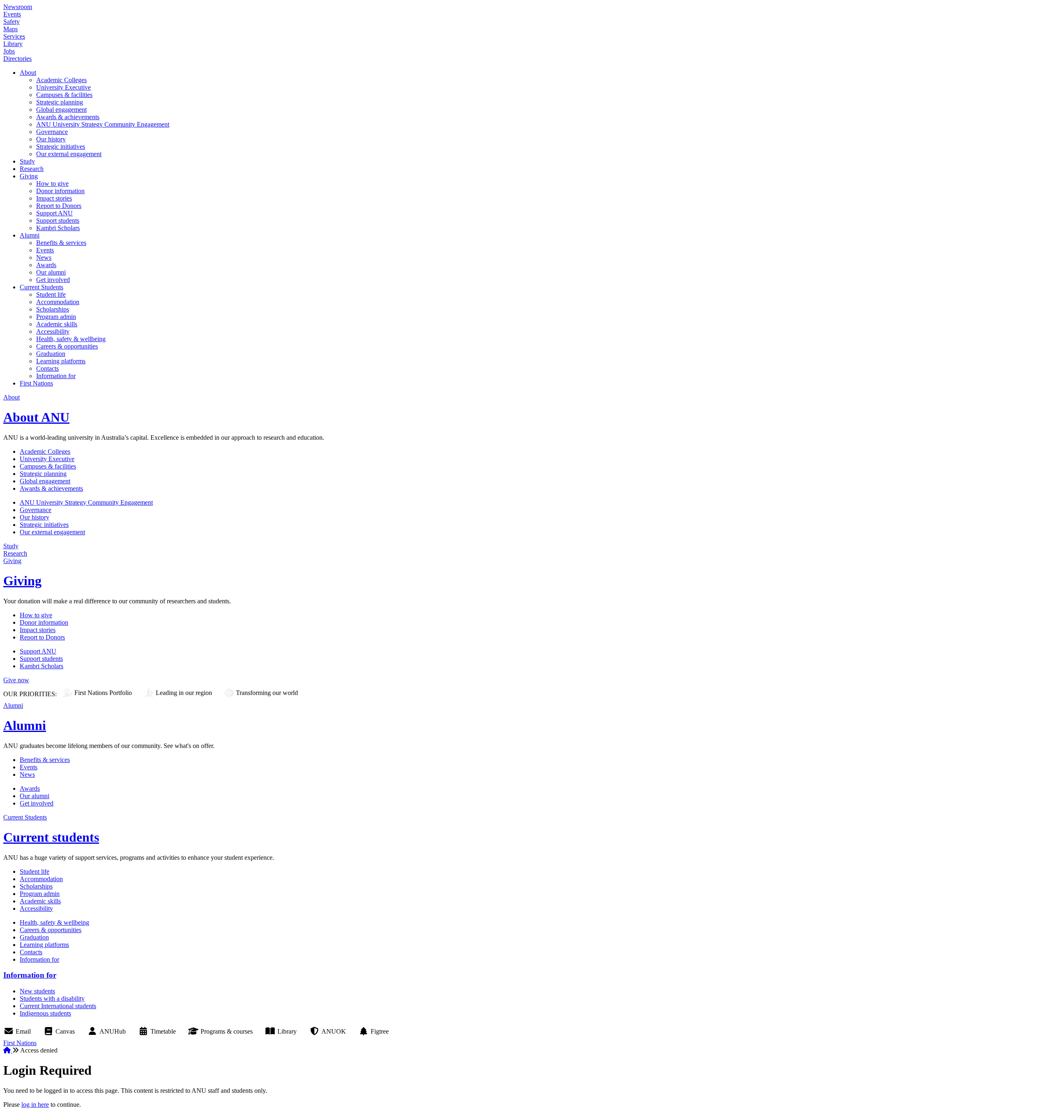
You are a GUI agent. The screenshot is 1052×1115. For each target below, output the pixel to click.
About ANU (36, 417)
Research (32, 168)
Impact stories (54, 198)
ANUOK (333, 1031)
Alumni (29, 235)
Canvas (65, 1031)
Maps (10, 28)
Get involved (53, 279)
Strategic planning (59, 102)
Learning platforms (60, 361)
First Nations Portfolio (103, 692)
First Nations (36, 383)
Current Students (41, 287)
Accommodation (57, 301)
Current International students (58, 1005)
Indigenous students (45, 1013)
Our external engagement (69, 153)
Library (13, 43)
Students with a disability (52, 998)
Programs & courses (227, 1031)
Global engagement (61, 109)
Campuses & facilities (64, 94)
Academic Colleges (61, 79)
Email (23, 1031)
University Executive (63, 87)
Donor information (60, 190)
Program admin (56, 316)
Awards (46, 264)
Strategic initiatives (60, 146)
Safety (11, 21)
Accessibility (52, 331)
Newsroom (17, 6)
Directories (17, 58)
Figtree (380, 1031)
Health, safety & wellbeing (71, 338)
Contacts (47, 368)
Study (27, 161)
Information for (56, 375)
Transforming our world (267, 692)
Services (14, 36)
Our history (51, 139)
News (43, 257)
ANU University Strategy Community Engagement (102, 124)
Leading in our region (184, 692)
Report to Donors (58, 205)
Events (12, 14)
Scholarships (52, 309)
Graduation (50, 353)
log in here (35, 1104)
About (28, 72)
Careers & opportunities (67, 346)
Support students (57, 220)
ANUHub (112, 1031)
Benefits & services (61, 242)
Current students (51, 837)
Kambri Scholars (58, 227)
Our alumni (51, 272)
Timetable (163, 1031)
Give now (16, 679)
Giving (29, 176)
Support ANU (54, 213)
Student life (51, 294)
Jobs (9, 51)
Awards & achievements (67, 116)
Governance (52, 131)
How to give (52, 183)
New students (37, 991)
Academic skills (56, 324)
